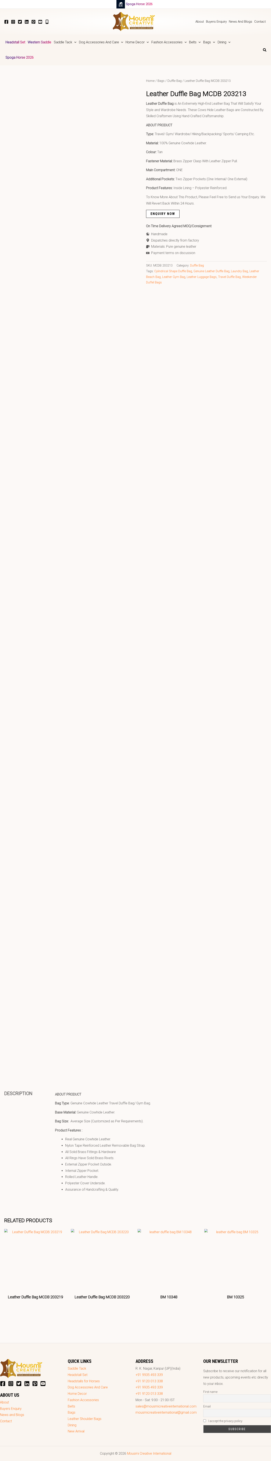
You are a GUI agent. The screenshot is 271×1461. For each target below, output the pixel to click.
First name (210, 1392)
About (4, 1402)
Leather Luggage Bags (202, 277)
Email (207, 1406)
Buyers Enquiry (11, 1409)
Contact (6, 1421)
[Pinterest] (33, 22)
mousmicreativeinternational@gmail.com (166, 1412)
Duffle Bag (174, 81)
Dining (72, 1425)
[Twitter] (20, 22)
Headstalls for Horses (84, 1381)
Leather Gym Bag (173, 277)
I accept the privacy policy (225, 1421)
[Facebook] (6, 22)
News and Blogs (12, 1415)
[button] (74, 42)
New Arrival (76, 1431)
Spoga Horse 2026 (139, 4)
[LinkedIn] (27, 22)
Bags (161, 81)
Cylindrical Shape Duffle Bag (173, 271)
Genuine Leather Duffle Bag (212, 271)
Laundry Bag (239, 271)
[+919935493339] (47, 22)
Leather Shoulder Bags (84, 1419)
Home (150, 81)
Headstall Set (77, 1375)
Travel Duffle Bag (229, 277)
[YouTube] (40, 22)
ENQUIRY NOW (163, 214)
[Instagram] (13, 22)
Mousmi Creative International (149, 1453)
